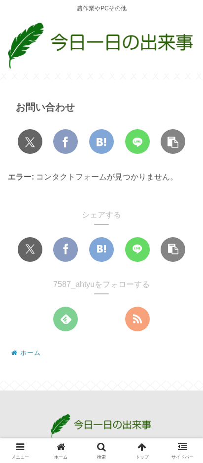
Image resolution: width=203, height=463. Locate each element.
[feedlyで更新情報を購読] (65, 319)
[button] (173, 141)
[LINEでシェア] (137, 141)
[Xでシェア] (30, 141)
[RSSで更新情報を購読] (137, 319)
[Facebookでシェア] (65, 141)
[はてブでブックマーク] (101, 141)
